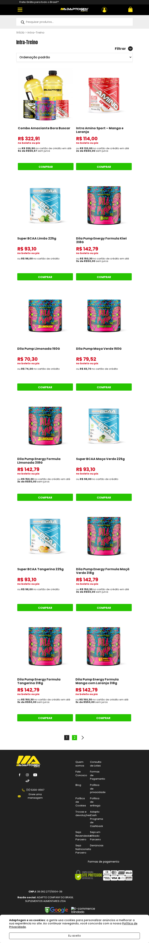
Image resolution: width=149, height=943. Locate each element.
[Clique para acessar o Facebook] (20, 775)
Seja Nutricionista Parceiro (83, 849)
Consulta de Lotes (95, 763)
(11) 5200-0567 (35, 790)
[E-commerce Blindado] (88, 912)
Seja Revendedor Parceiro (83, 835)
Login (104, 9)
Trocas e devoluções (83, 813)
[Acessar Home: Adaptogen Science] (75, 10)
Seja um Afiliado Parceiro (95, 835)
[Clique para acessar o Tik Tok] (27, 781)
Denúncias (96, 845)
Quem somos (79, 763)
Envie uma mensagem (35, 796)
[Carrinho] (130, 10)
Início (20, 32)
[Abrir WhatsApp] (139, 933)
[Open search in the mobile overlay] (74, 22)
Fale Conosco (81, 773)
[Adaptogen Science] (28, 766)
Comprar (46, 167)
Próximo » (82, 737)
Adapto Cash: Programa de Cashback (96, 819)
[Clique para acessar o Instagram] (27, 775)
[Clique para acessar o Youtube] (35, 775)
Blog (78, 785)
